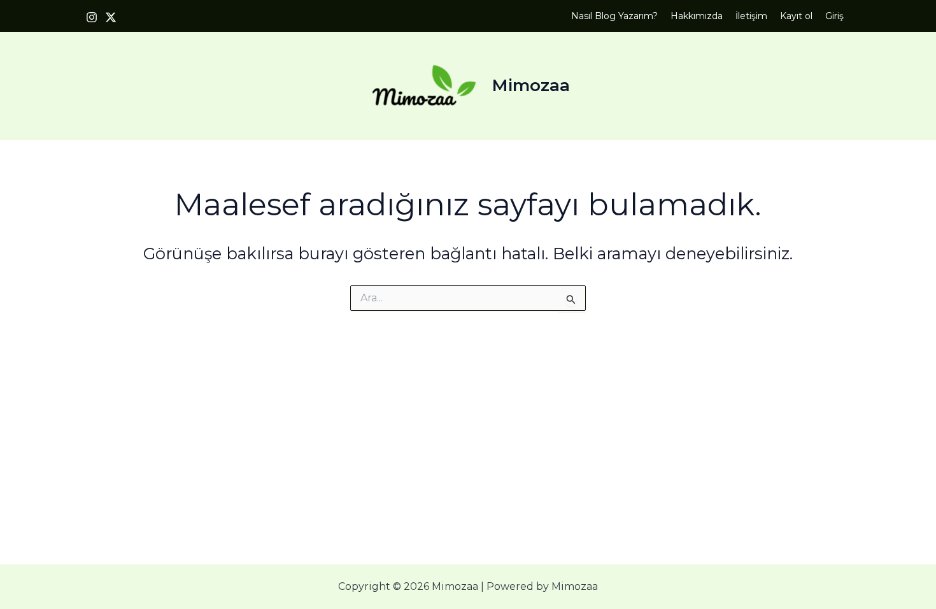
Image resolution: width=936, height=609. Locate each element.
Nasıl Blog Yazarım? (614, 16)
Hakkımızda (696, 16)
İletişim (751, 16)
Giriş (834, 16)
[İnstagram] (91, 17)
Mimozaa (531, 85)
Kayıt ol (796, 16)
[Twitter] (111, 17)
